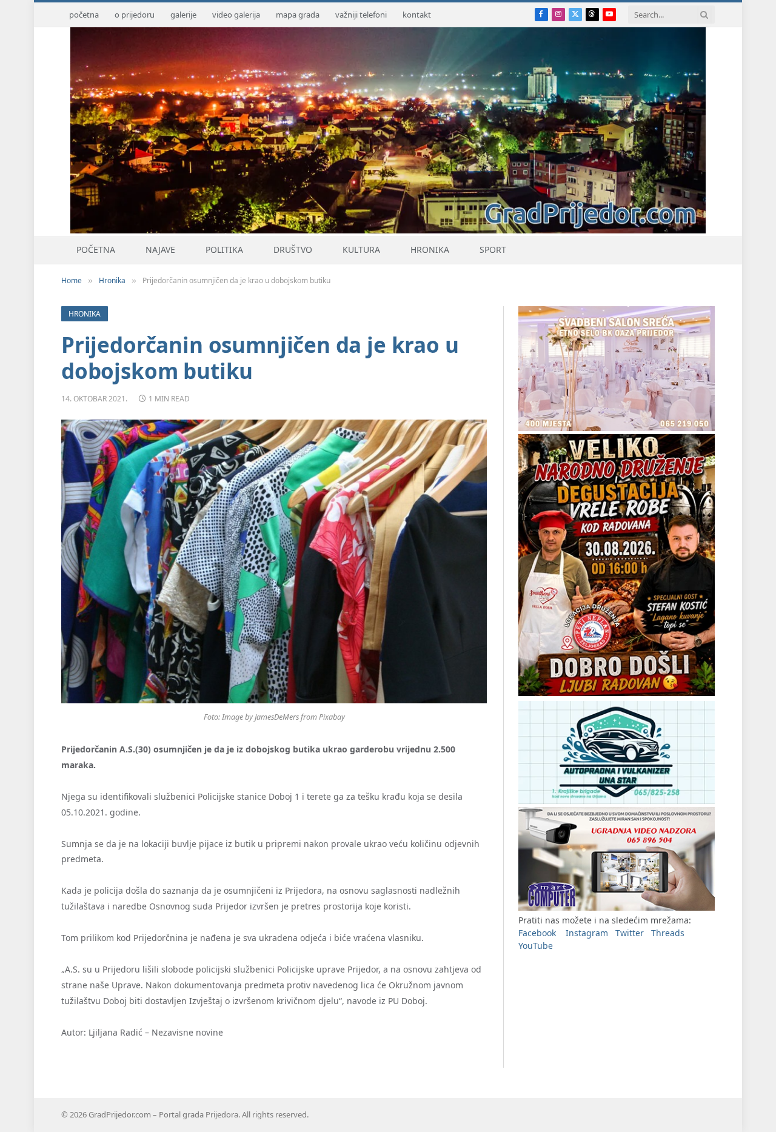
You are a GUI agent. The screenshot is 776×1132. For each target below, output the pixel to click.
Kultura (361, 249)
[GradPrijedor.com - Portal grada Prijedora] (388, 230)
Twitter (629, 933)
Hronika (429, 249)
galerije (183, 14)
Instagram (587, 933)
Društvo (292, 249)
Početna (95, 249)
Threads (667, 933)
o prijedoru (135, 14)
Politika (224, 249)
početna (84, 14)
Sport (493, 249)
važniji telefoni (361, 14)
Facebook (537, 933)
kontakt (417, 14)
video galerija (236, 14)
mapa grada (297, 14)
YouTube (535, 945)
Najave (160, 249)
